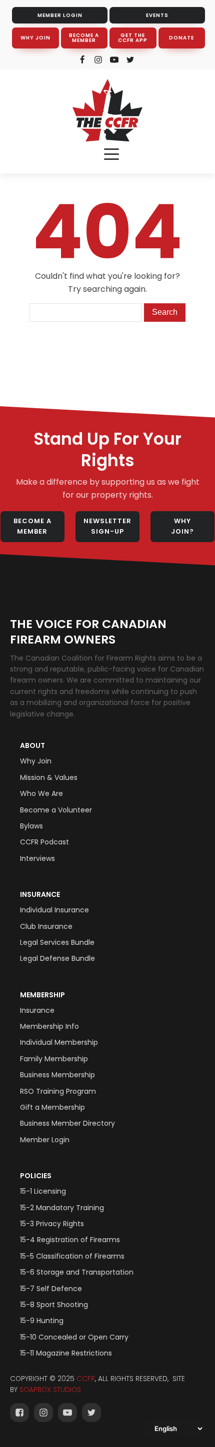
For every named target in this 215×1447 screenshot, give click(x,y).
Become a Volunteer (56, 810)
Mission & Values (49, 777)
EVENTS (157, 15)
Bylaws (31, 826)
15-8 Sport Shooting (54, 1305)
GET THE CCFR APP (133, 37)
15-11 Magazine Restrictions (66, 1353)
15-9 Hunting (42, 1321)
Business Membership (57, 1075)
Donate (181, 37)
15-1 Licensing (43, 1191)
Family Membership (54, 1059)
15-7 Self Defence (51, 1289)
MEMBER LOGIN (60, 15)
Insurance (40, 894)
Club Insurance (46, 926)
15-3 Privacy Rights (52, 1224)
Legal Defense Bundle (57, 958)
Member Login (45, 1140)
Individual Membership (59, 1042)
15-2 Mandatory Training (62, 1208)
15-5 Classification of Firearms (72, 1256)
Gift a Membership (52, 1107)
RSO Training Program (58, 1091)
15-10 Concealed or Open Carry (74, 1337)
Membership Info (49, 1026)
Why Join (36, 761)
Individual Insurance (54, 910)
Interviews (37, 858)
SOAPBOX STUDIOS (50, 1390)
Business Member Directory (67, 1123)
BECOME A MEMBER (84, 37)
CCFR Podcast (44, 842)
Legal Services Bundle (57, 942)
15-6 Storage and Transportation (77, 1272)
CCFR (85, 1379)
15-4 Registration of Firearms (70, 1240)
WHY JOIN (35, 37)
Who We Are (41, 793)
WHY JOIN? (182, 526)
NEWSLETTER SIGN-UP (108, 526)
